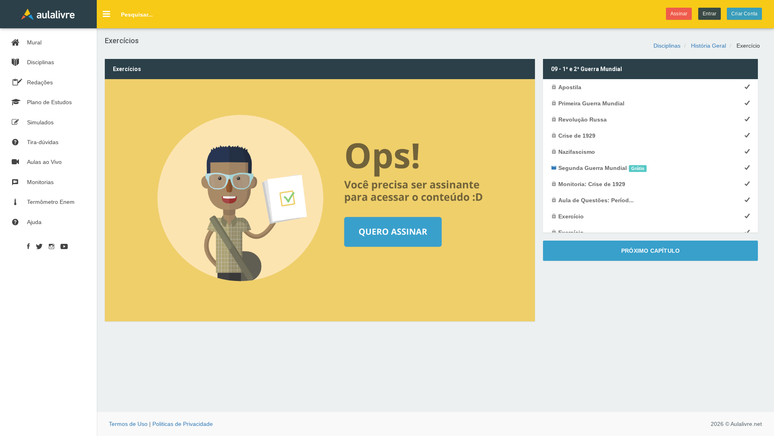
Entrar (709, 14)
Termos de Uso (128, 424)
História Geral (708, 45)
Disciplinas (666, 45)
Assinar (678, 14)
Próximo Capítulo (650, 250)
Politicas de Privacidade (182, 424)
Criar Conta (744, 14)
